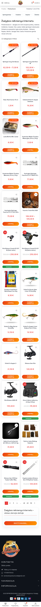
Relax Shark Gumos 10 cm (10, 100)
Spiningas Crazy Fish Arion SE (30, 62)
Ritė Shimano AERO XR (10, 400)
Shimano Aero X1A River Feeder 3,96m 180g (10, 479)
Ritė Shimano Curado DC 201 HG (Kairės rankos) (30, 249)
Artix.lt (23, 595)
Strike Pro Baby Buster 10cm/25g (10, 327)
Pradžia (3, 9)
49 (27, 503)
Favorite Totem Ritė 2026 (30, 210)
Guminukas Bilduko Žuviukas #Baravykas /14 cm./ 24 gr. (30, 137)
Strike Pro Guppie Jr (10, 363)
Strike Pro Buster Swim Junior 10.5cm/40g (30, 290)
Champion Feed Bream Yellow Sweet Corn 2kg (10, 290)
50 (31, 503)
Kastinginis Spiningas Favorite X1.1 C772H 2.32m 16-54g (10, 212)
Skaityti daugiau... (20, 523)
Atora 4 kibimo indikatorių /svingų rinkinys (30, 401)
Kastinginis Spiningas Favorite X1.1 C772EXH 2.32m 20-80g (30, 175)
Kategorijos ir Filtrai (10, 39)
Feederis (18, 15)
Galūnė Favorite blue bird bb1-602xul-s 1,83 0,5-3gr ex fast (10, 442)
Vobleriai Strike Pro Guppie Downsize (30, 100)
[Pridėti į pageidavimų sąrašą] (36, 120)
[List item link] (13, 573)
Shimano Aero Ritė (30, 363)
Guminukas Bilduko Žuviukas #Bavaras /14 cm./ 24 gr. (11, 174)
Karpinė (27, 15)
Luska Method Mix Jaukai (10, 136)
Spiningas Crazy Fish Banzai (11, 62)
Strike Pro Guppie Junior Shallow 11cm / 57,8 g (30, 327)
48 (24, 503)
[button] (30, 150)
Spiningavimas (7, 15)
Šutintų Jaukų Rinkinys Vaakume (30, 442)
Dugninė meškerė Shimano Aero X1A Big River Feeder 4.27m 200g (30, 479)
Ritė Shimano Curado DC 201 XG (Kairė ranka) (10, 249)
